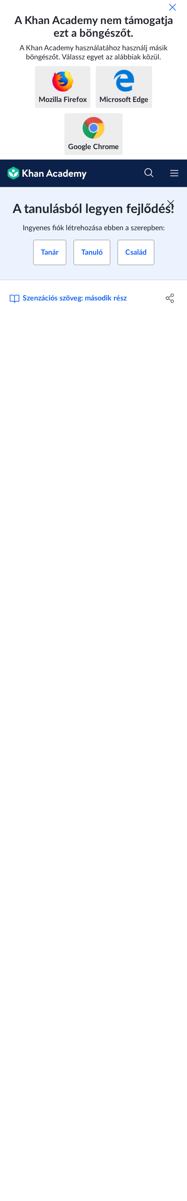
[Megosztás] (170, 298)
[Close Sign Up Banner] (171, 203)
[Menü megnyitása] (174, 173)
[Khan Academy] (43, 173)
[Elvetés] (172, 7)
